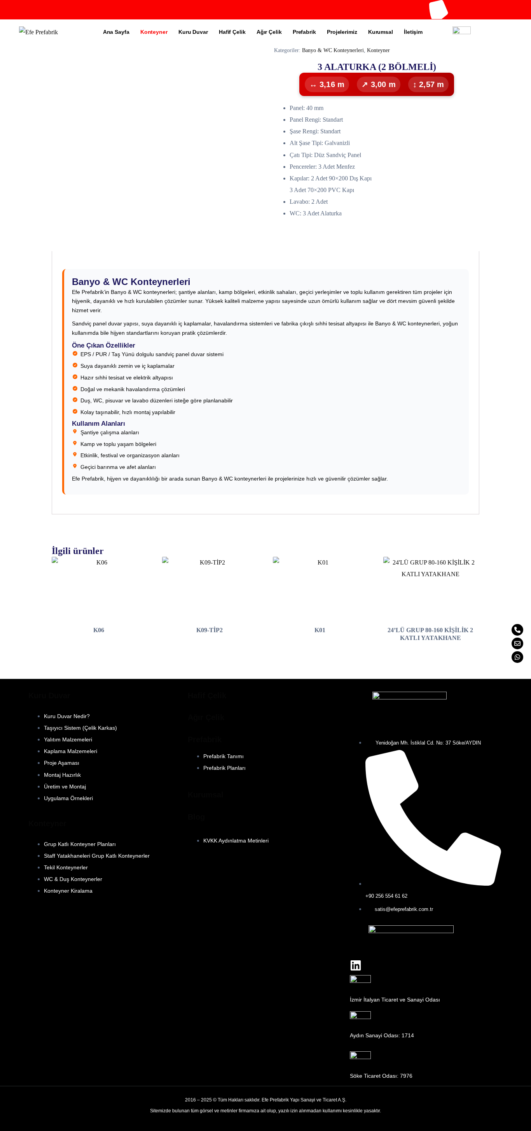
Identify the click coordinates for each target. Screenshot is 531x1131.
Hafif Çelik (232, 32)
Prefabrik (304, 32)
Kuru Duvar (193, 32)
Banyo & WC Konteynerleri (333, 50)
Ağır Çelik (269, 32)
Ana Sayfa (116, 32)
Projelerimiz (342, 32)
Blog (196, 817)
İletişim (413, 32)
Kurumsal (380, 32)
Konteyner (154, 32)
